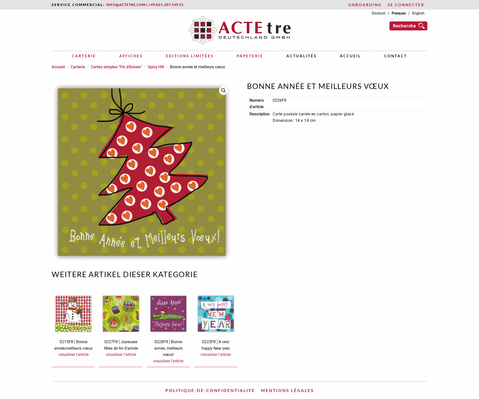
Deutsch (378, 13)
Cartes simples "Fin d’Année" (116, 67)
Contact (395, 56)
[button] (223, 90)
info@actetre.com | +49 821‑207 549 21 (145, 4)
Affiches (131, 56)
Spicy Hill (156, 67)
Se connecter (406, 5)
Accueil (350, 56)
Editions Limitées (190, 56)
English (418, 13)
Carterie (84, 56)
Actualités (301, 56)
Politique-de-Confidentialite (210, 390)
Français (399, 13)
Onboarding (365, 5)
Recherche (404, 25)
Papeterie (250, 56)
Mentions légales (287, 390)
